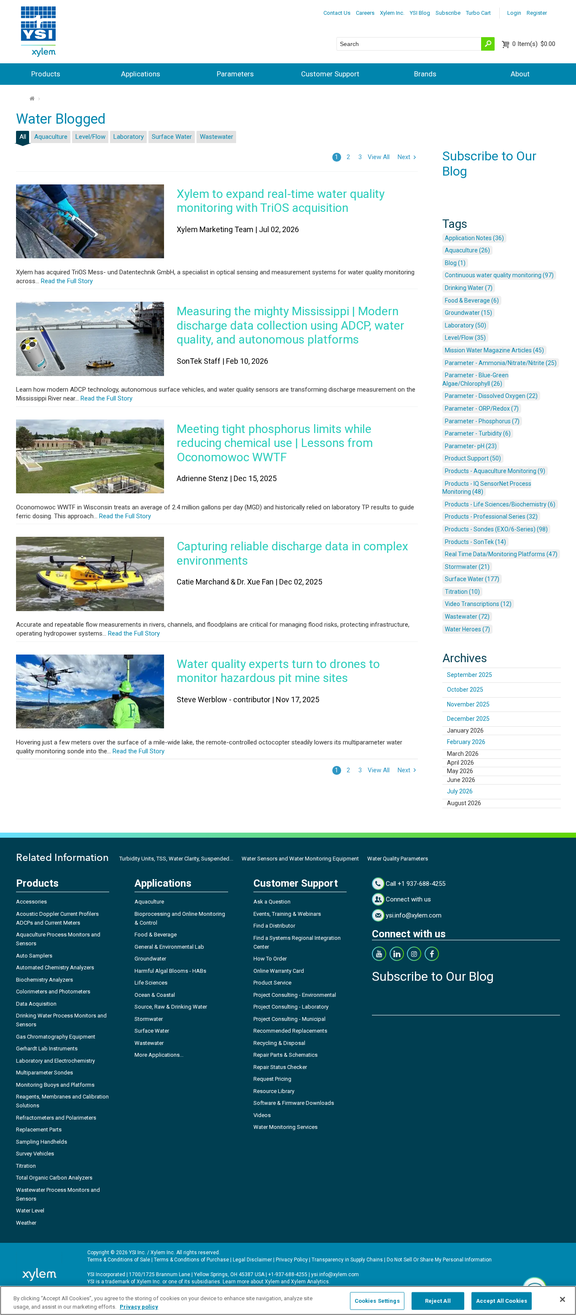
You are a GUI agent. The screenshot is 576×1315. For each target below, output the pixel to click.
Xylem (272, 1282)
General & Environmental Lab (169, 947)
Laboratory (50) (465, 325)
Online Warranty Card (278, 971)
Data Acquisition (36, 1004)
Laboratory (128, 137)
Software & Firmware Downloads (293, 1103)
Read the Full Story (66, 281)
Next (404, 157)
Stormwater (149, 1019)
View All (379, 157)
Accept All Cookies (501, 1301)
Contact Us (336, 13)
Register (537, 13)
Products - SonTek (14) (475, 541)
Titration (26, 1166)
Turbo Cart (478, 13)
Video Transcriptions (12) (478, 604)
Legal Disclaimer (252, 1260)
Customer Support (330, 74)
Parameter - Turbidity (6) (478, 433)
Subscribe (448, 13)
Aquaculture (50, 137)
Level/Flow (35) (465, 337)
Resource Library (273, 1091)
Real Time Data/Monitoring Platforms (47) (501, 554)
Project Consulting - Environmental (294, 995)
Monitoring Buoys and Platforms (55, 1085)
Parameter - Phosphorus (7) (482, 421)
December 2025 (468, 718)
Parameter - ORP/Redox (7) (482, 408)
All (22, 137)
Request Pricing (272, 1079)
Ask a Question (272, 901)
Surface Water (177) (472, 579)
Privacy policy (139, 1306)
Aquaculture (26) (467, 250)
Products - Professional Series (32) (491, 516)
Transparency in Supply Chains (347, 1260)
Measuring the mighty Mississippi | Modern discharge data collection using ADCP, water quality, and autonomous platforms (290, 325)
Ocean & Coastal (155, 995)
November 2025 (468, 704)
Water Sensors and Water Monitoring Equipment (300, 858)
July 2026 (460, 791)
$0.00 (533, 44)
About (520, 74)
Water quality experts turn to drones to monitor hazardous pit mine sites (278, 671)
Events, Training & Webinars (287, 914)
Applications (140, 74)
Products (45, 74)
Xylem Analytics (310, 1282)
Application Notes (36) (474, 238)
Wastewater (216, 137)
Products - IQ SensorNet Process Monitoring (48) (486, 487)
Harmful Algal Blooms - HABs (170, 971)
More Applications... (159, 1055)
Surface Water (172, 137)
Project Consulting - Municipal (289, 1019)
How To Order (270, 958)
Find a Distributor (274, 926)
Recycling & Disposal (279, 1043)
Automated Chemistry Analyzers (55, 967)
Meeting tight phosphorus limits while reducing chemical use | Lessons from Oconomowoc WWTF (275, 443)
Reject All (438, 1301)
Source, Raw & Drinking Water (171, 1007)
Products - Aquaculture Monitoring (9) (495, 471)
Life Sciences (151, 982)
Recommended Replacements (290, 1031)
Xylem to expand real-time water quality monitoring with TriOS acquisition (281, 201)
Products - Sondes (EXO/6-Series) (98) (496, 529)
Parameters (235, 74)
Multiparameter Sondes (44, 1072)
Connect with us (408, 899)
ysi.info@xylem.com (413, 915)
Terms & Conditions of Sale (118, 1260)
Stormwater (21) (467, 566)
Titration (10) (462, 591)
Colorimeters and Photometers (53, 991)
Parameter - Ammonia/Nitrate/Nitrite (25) (501, 363)
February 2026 (466, 742)
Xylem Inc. (392, 13)
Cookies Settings (377, 1301)
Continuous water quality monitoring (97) (499, 275)
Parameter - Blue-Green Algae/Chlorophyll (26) (475, 379)
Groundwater (150, 958)
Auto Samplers (34, 955)
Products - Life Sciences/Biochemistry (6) (500, 504)
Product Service (272, 982)
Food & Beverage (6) (472, 300)
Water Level (30, 1210)
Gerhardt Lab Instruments (47, 1048)
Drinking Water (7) (469, 287)
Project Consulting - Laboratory (290, 1007)
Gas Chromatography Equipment (55, 1037)
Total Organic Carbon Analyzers (54, 1177)
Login (514, 13)
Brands (425, 74)
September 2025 (469, 674)
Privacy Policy (292, 1260)
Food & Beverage (156, 934)
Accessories (31, 901)
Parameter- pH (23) (471, 446)
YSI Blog (420, 13)
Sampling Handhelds (41, 1142)
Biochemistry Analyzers (44, 980)
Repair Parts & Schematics (285, 1055)
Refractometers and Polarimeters (56, 1118)
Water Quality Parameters (397, 858)
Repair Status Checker (280, 1067)
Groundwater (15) (468, 312)
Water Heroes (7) (467, 629)
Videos (262, 1115)
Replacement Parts (39, 1129)
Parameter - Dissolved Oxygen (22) (491, 395)
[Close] (562, 1299)
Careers (365, 13)
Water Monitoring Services (285, 1127)
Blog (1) (455, 263)
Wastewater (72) (467, 616)
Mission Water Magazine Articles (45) (494, 350)
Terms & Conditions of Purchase (191, 1260)
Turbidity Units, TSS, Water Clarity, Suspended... (176, 858)
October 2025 (465, 689)
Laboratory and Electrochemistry (55, 1061)
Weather (26, 1223)
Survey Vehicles (35, 1153)
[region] (288, 1300)
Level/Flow (90, 137)
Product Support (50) (473, 458)
